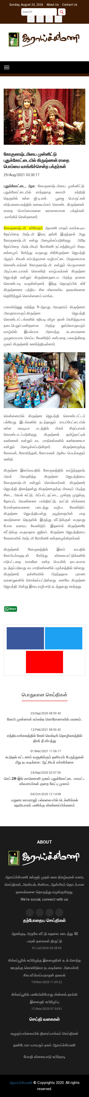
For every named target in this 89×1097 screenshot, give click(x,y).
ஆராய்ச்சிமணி (64, 1045)
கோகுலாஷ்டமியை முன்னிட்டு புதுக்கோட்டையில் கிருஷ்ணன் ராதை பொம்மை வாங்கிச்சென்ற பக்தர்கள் (36, 160)
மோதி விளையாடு (37, 1057)
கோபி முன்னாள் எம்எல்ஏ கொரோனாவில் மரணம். (44, 719)
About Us (52, 4)
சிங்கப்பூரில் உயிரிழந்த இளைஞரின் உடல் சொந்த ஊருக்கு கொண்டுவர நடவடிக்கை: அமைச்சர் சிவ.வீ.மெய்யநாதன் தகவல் (44, 967)
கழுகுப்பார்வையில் (25, 1033)
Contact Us (69, 4)
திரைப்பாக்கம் (50, 1033)
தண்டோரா (21, 1045)
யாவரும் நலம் (41, 1045)
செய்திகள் (70, 1033)
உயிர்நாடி (59, 1057)
